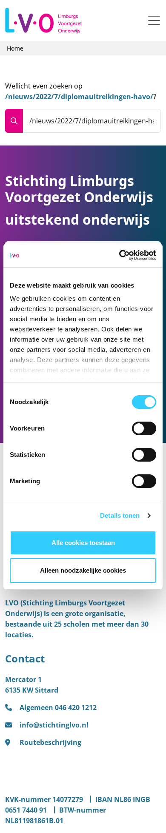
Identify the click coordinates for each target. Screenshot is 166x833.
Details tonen (120, 515)
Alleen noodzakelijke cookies (83, 570)
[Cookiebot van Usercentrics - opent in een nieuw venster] (119, 255)
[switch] (144, 428)
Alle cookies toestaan (83, 542)
